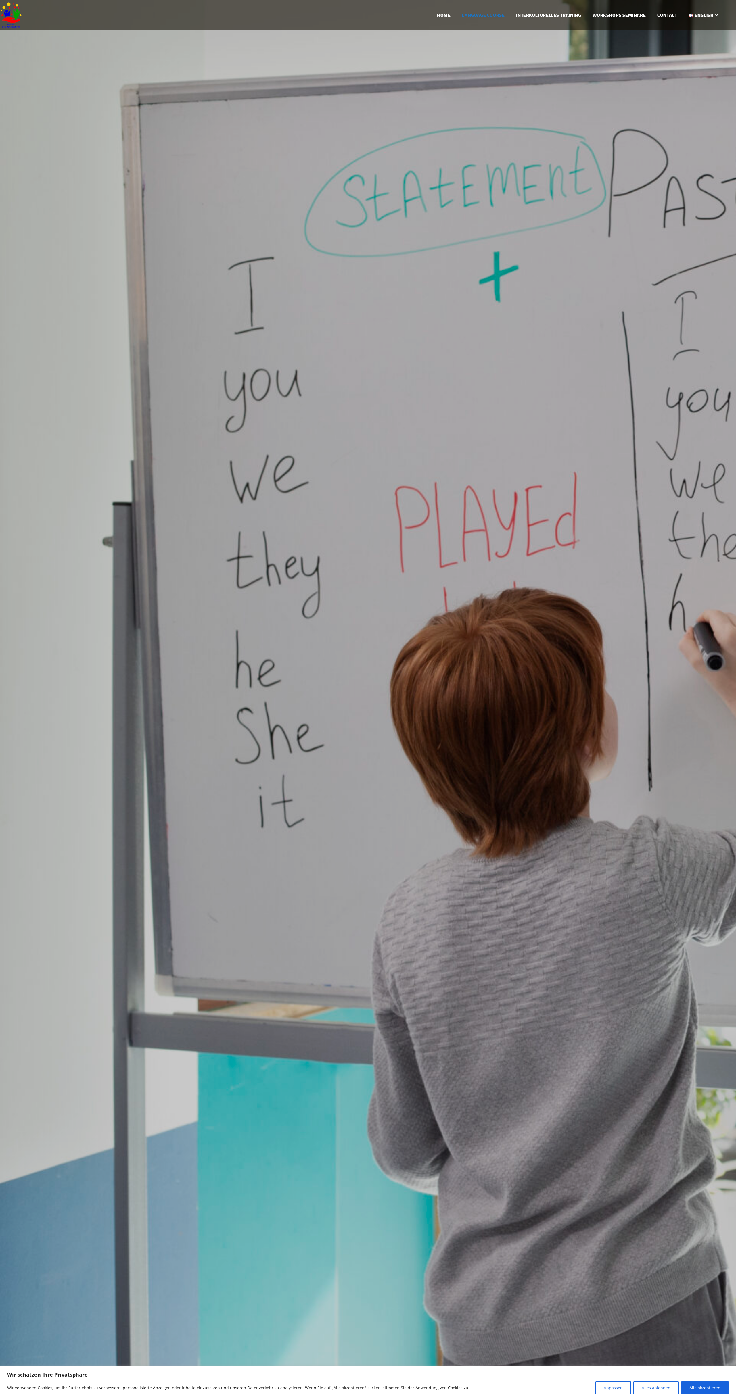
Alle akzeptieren (704, 1387)
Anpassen (613, 1387)
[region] (368, 1382)
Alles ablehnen (656, 1387)
